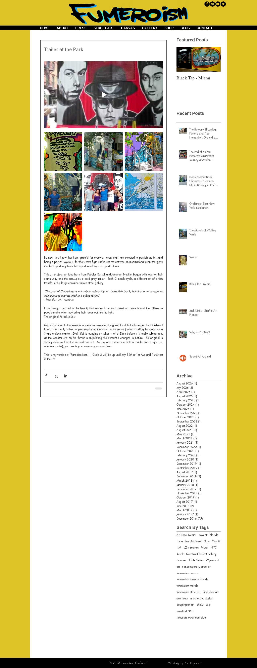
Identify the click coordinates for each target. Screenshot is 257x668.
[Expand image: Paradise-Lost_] (144, 192)
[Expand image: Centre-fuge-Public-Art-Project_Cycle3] (103, 192)
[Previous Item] (183, 59)
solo (208, 604)
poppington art (185, 604)
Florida (214, 535)
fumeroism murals (187, 586)
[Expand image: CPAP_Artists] (63, 151)
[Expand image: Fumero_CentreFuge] (63, 192)
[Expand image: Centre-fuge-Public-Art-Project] (103, 151)
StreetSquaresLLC (193, 663)
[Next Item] (214, 59)
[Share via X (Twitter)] (56, 376)
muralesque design (201, 598)
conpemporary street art (196, 566)
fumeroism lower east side (192, 579)
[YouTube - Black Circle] (217, 4)
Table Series (196, 560)
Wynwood (212, 560)
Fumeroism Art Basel (188, 541)
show (200, 604)
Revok (180, 554)
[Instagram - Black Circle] (212, 4)
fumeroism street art (188, 592)
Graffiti (216, 541)
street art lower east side (191, 617)
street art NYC (185, 611)
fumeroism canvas (187, 573)
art (178, 566)
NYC (214, 547)
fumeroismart (210, 592)
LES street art (191, 547)
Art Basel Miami (186, 535)
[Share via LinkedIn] (66, 376)
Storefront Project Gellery (201, 554)
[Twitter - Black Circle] (223, 4)
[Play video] (103, 94)
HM (178, 547)
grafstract (182, 598)
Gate (206, 541)
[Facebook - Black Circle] (207, 4)
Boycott (203, 535)
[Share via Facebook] (46, 376)
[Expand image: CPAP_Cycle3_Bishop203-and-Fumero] (63, 232)
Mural (204, 547)
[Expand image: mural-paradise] (144, 151)
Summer (181, 560)
